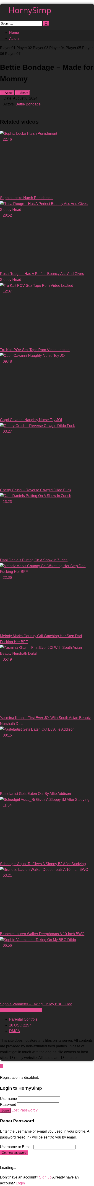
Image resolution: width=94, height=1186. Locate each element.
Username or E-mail (16, 1147)
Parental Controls (23, 1019)
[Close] (1, 1072)
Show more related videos (21, 1010)
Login (5, 1110)
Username (8, 1099)
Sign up (45, 1177)
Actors (14, 38)
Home (14, 33)
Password (8, 1104)
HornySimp (28, 10)
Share (23, 93)
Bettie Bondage (28, 104)
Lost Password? (25, 1110)
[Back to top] (1, 1066)
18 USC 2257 (20, 1025)
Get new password (14, 1152)
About (8, 93)
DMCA (14, 1031)
